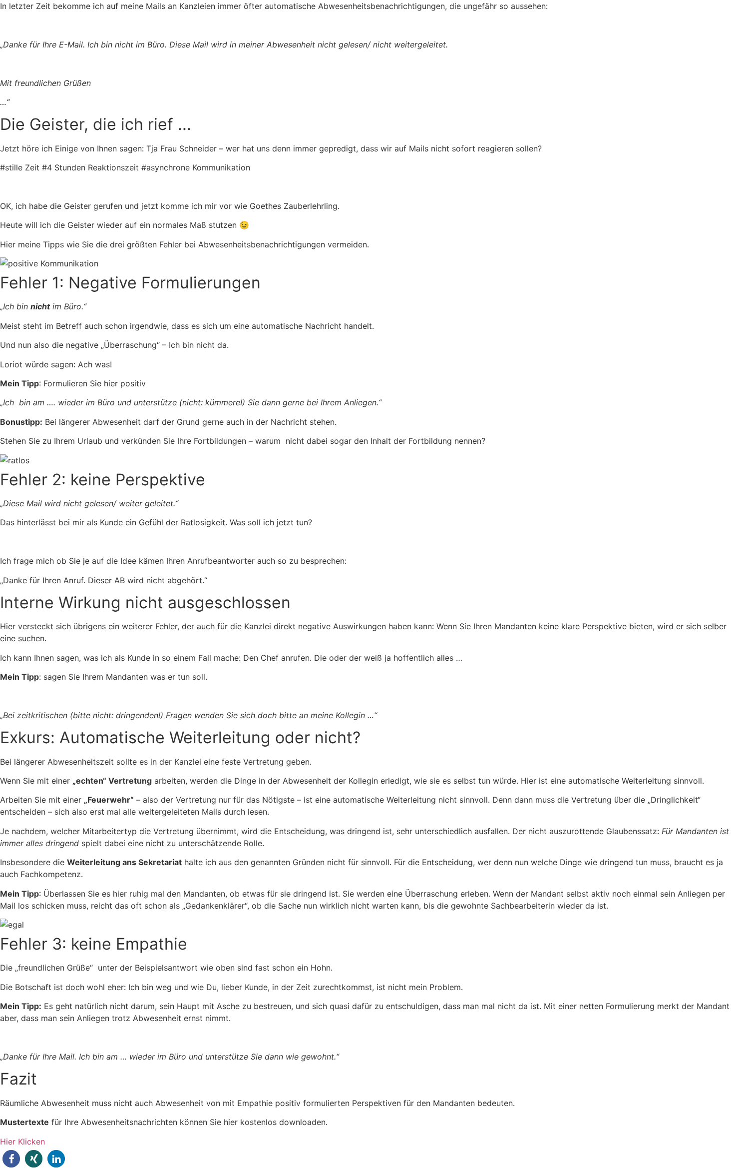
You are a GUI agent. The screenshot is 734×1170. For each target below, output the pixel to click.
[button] (11, 1159)
